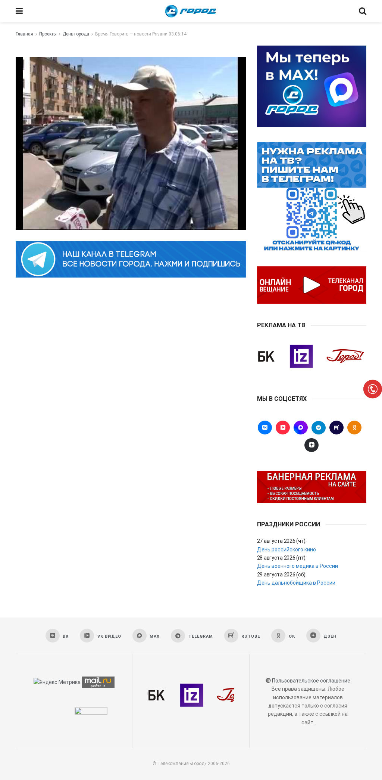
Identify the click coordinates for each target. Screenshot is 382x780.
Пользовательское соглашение (311, 681)
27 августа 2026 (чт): (282, 541)
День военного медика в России (297, 566)
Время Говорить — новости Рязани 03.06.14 (141, 34)
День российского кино (286, 549)
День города (76, 34)
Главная (24, 34)
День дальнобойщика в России (296, 583)
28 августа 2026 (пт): (282, 558)
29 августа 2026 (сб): (282, 575)
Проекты (48, 34)
